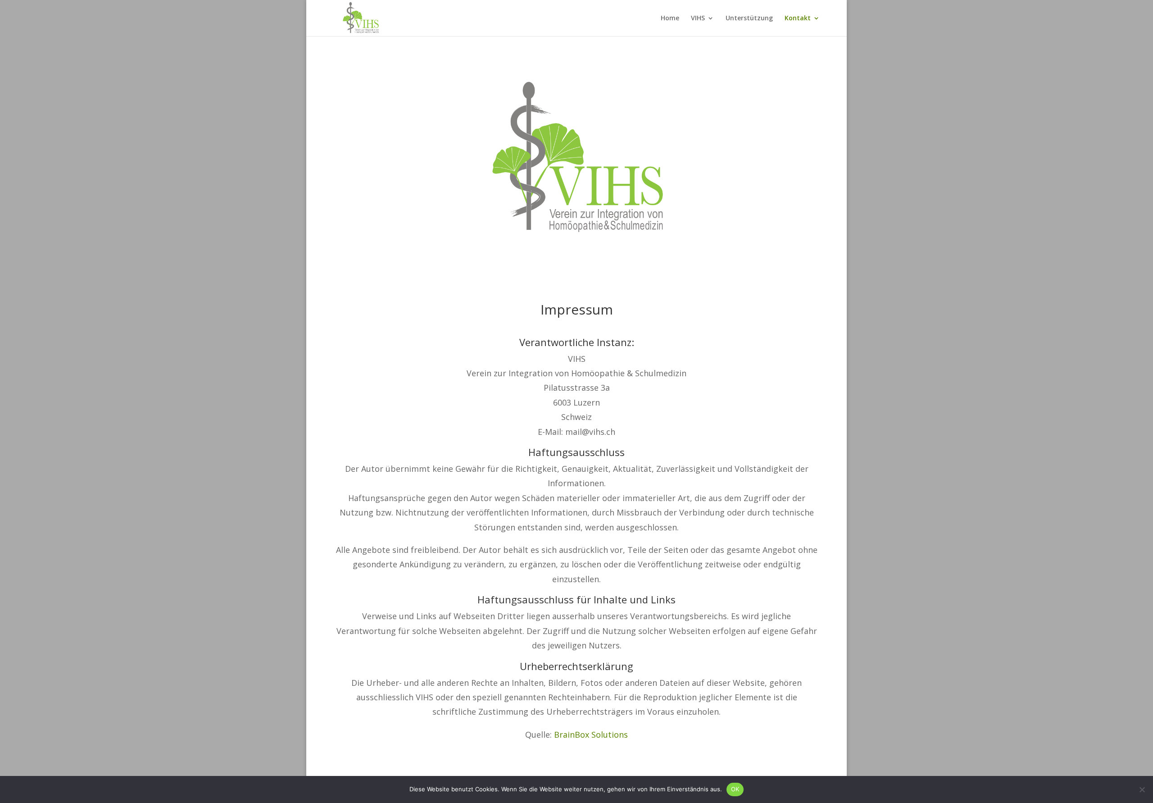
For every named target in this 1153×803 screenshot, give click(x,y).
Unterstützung (749, 18)
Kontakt (798, 18)
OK (735, 789)
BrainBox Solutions (591, 734)
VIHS (698, 18)
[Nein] (1141, 789)
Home (670, 18)
